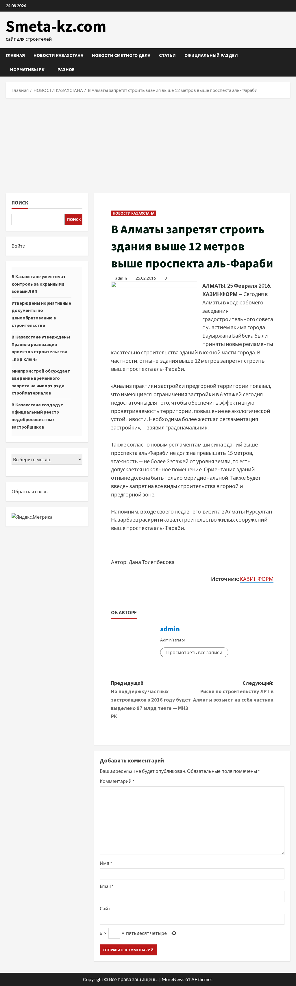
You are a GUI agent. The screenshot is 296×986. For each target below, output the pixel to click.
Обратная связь (30, 491)
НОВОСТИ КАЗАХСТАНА (58, 55)
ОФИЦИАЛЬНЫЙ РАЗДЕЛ (211, 55)
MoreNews (173, 979)
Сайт (105, 908)
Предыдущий (151, 699)
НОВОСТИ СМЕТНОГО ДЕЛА (121, 55)
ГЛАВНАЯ (15, 55)
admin (121, 278)
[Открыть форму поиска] (288, 62)
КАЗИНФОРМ (256, 579)
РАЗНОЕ (66, 69)
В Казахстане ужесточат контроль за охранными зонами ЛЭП (39, 284)
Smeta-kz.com (56, 26)
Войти (18, 246)
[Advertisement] (148, 144)
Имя (106, 863)
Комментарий (117, 781)
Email (107, 886)
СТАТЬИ (167, 55)
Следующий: (233, 691)
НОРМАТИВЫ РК (27, 69)
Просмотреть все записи (194, 652)
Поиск (20, 202)
